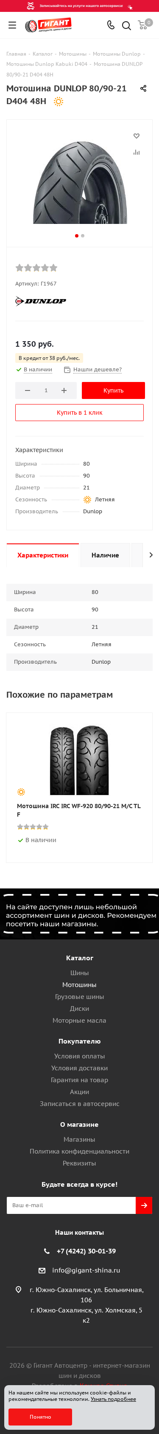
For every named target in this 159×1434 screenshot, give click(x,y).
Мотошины (79, 985)
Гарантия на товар (79, 1080)
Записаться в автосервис (80, 1104)
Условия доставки (79, 1068)
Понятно (40, 1417)
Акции (79, 1092)
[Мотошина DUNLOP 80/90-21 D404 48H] (79, 181)
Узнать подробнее (113, 1399)
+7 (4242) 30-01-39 (86, 1251)
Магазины (79, 1139)
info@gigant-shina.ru (86, 1270)
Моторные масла (79, 1020)
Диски (79, 1008)
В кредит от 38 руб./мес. (49, 358)
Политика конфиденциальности (79, 1151)
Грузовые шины (79, 997)
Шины (79, 973)
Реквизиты (79, 1163)
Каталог (79, 957)
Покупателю (80, 1041)
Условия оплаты (79, 1056)
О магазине (79, 1124)
